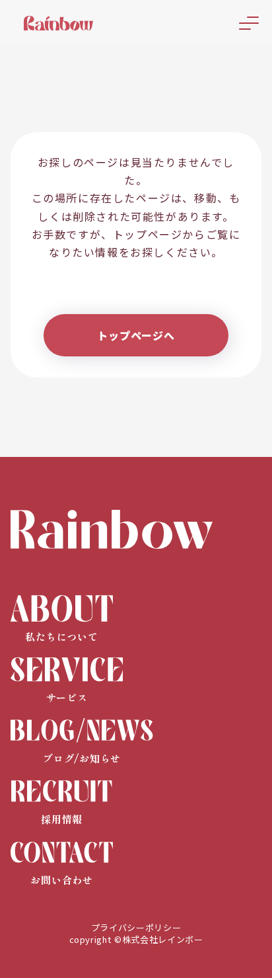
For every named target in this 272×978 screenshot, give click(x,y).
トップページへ (136, 335)
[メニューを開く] (248, 23)
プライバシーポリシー (136, 928)
